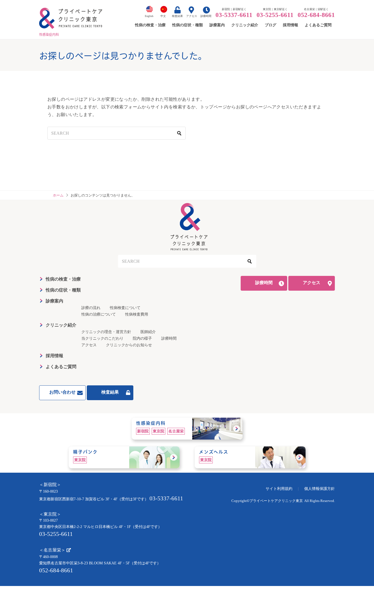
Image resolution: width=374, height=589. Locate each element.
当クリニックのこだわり (102, 338)
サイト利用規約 (279, 489)
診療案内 (54, 301)
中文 (163, 16)
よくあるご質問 (61, 366)
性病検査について (125, 308)
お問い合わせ (62, 392)
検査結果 (177, 16)
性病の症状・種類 (63, 290)
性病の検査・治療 (63, 279)
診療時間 (205, 16)
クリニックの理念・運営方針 (106, 332)
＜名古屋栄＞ (53, 550)
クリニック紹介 (61, 325)
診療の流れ (90, 308)
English (149, 16)
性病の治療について (98, 314)
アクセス (191, 16)
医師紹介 (148, 332)
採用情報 (54, 355)
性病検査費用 (136, 314)
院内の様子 (142, 338)
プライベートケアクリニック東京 (276, 501)
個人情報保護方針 (319, 489)
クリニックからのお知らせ (129, 345)
